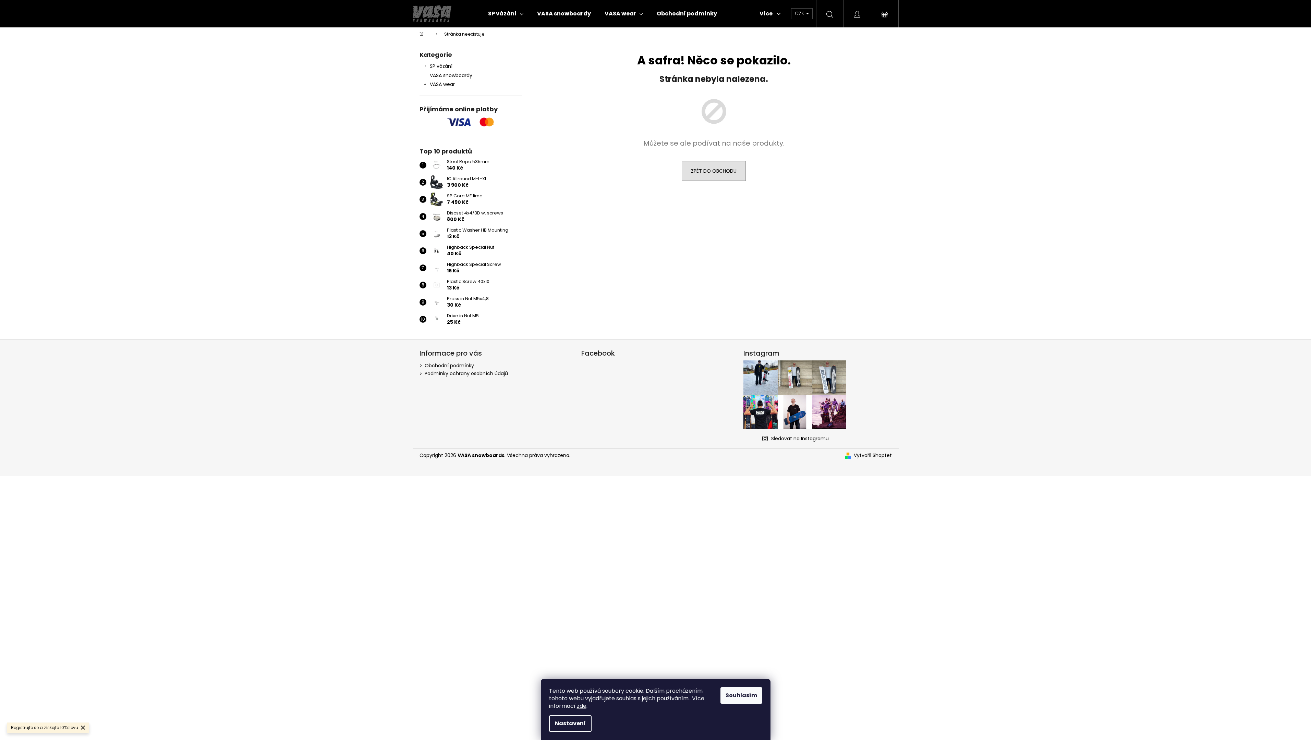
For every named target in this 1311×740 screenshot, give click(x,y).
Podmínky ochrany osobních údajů (466, 373)
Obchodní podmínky (449, 365)
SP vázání (441, 66)
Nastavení (570, 723)
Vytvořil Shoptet (873, 455)
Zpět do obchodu (714, 171)
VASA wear (442, 84)
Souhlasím (741, 695)
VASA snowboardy (451, 75)
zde (581, 706)
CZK (800, 13)
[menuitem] (505, 13)
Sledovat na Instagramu (800, 438)
